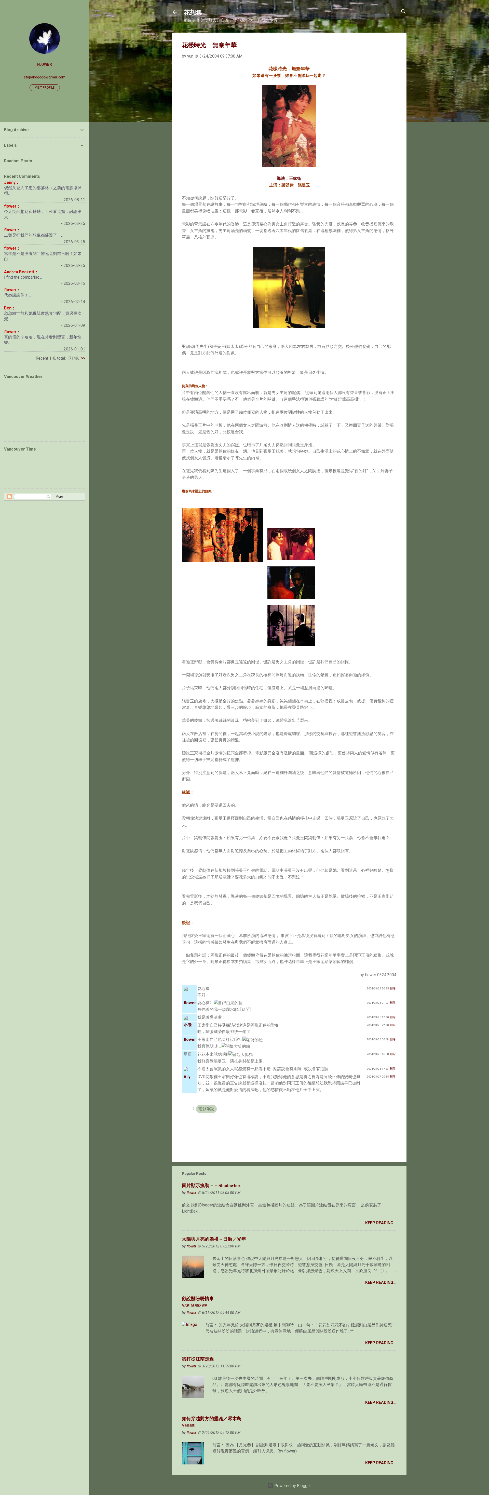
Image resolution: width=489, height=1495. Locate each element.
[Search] (403, 12)
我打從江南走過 (198, 1358)
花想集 (193, 12)
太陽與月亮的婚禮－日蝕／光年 (214, 1238)
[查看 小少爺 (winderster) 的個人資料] (186, 988)
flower (44, 64)
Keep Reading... (380, 1222)
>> (83, 358)
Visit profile (45, 87)
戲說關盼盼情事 (198, 1301)
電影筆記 (206, 1108)
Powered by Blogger (292, 1485)
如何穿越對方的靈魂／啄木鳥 (211, 1421)
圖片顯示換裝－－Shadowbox (211, 1185)
